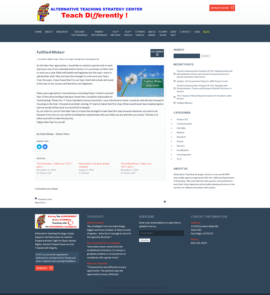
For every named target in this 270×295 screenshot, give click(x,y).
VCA (179, 159)
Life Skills (181, 128)
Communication (184, 123)
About (49, 31)
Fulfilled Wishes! (51, 52)
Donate (42, 268)
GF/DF (173, 33)
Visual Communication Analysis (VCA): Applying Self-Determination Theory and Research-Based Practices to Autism (204, 88)
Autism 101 (182, 119)
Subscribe (144, 240)
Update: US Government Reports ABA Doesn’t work (202, 81)
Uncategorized (92, 59)
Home (38, 31)
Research (62, 31)
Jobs (197, 31)
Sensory (181, 145)
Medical (180, 132)
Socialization (183, 150)
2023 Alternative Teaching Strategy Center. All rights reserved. (136, 288)
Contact (185, 31)
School (180, 141)
